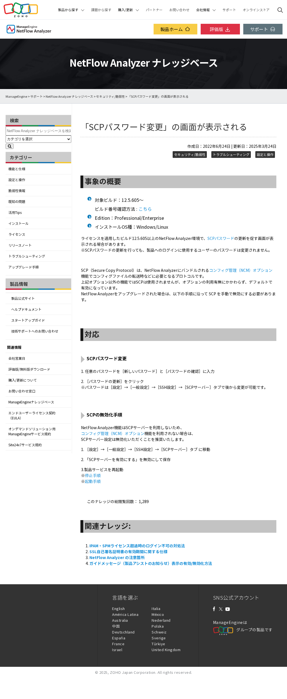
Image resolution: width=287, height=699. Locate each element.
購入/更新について (22, 380)
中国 (116, 626)
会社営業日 (16, 358)
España (118, 637)
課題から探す (101, 9)
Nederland (161, 620)
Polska (158, 626)
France (118, 643)
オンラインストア (256, 9)
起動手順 (93, 481)
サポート (229, 9)
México (158, 614)
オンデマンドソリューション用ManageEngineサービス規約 (31, 431)
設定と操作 (16, 179)
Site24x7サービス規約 (25, 444)
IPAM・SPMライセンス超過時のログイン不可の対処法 (137, 545)
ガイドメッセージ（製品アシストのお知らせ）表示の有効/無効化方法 (150, 563)
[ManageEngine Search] (280, 9)
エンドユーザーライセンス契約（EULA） (31, 415)
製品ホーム (171, 29)
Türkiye (158, 643)
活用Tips (15, 212)
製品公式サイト (23, 298)
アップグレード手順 (23, 267)
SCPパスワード (220, 238)
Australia (120, 620)
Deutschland (123, 632)
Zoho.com (20, 9)
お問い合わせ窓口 (21, 391)
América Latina (125, 614)
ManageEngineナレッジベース (31, 402)
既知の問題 (16, 201)
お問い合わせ (179, 9)
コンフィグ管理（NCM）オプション (240, 270)
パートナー (154, 9)
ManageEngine (16, 96)
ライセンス (16, 234)
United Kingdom (166, 649)
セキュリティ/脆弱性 (110, 96)
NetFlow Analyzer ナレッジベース (69, 96)
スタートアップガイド (28, 320)
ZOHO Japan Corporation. (133, 672)
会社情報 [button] (203, 9)
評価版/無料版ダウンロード (29, 369)
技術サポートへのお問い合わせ (34, 331)
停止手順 (93, 475)
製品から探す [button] (68, 9)
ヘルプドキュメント (26, 309)
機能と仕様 (16, 168)
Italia (156, 608)
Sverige (159, 637)
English (118, 608)
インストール (18, 223)
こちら (145, 208)
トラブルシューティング (26, 256)
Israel (117, 649)
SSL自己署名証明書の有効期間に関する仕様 (128, 551)
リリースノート (20, 245)
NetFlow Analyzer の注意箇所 (117, 557)
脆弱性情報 (16, 190)
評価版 (216, 29)
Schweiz (159, 632)
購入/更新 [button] (125, 9)
